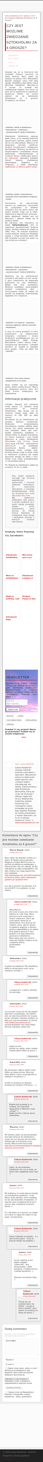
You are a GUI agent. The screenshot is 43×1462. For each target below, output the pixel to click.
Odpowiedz (33, 896)
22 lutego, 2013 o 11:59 (15, 852)
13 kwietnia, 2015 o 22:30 (16, 1129)
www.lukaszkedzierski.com (27, 823)
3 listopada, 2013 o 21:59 (21, 984)
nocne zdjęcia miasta (14, 720)
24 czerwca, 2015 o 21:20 (16, 1188)
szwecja (27, 16)
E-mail (10, 1364)
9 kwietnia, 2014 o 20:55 (21, 1041)
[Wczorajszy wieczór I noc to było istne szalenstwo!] (10, 1431)
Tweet (24, 737)
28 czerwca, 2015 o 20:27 (21, 1231)
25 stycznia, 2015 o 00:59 (16, 1064)
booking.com (22, 493)
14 (17, 66)
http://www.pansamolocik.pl (17, 1022)
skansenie (13, 158)
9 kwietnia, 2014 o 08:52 (16, 1006)
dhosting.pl (8, 1459)
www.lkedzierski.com (13, 16)
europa (20, 716)
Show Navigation (34, 20)
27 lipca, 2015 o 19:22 (29, 1296)
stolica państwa (31, 720)
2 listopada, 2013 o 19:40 (16, 960)
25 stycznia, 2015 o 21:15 (21, 1099)
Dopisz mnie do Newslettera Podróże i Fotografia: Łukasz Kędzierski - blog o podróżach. (19, 1394)
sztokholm (10, 724)
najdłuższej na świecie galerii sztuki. (21, 167)
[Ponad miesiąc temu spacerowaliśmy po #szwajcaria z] (10, 1413)
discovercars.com (21, 495)
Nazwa (10, 1360)
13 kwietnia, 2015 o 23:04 (21, 1162)
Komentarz (10, 1341)
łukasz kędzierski (22, 902)
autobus (9, 415)
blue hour (10, 716)
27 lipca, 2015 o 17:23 (24, 1254)
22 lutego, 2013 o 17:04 (20, 904)
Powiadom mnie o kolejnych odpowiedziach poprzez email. (18, 1382)
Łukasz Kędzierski (13, 55)
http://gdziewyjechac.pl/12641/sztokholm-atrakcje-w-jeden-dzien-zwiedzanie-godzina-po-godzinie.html (23, 877)
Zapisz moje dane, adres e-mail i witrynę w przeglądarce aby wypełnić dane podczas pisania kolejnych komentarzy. (21, 1371)
